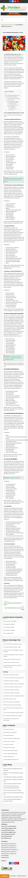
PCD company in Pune (8, 633)
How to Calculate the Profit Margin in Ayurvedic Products (12, 800)
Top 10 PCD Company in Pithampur (11, 692)
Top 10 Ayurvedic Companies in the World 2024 (13, 780)
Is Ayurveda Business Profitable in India (12, 797)
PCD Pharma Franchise (8, 729)
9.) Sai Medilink (12, 107)
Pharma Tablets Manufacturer (10, 753)
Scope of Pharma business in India (11, 662)
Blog (2, 24)
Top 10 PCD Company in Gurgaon (11, 680)
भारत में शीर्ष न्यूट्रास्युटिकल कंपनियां (9, 828)
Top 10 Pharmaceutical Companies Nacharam (14, 696)
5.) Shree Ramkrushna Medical (14, 102)
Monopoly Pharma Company (10, 732)
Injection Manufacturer (8, 756)
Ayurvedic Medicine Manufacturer (11, 759)
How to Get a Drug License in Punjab (12, 790)
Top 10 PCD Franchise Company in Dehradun (13, 677)
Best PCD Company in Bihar (9, 699)
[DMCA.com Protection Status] (6, 868)
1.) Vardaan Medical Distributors (11, 97)
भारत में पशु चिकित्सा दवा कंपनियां (8, 834)
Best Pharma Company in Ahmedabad (12, 705)
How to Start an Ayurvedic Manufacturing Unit (13, 793)
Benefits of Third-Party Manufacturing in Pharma (13, 773)
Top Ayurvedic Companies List (9, 843)
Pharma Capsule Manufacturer (10, 750)
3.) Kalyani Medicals (10, 99)
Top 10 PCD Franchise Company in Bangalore (13, 683)
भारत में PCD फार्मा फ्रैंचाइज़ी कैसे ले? (9, 826)
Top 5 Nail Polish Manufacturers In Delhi (14, 608)
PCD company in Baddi (8, 627)
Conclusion (12, 109)
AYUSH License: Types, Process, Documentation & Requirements (11, 787)
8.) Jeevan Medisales (12, 106)
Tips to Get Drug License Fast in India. (12, 647)
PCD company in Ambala (9, 630)
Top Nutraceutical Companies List (10, 849)
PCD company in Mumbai (9, 624)
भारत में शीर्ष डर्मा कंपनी (6, 838)
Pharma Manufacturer (8, 735)
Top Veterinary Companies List (9, 845)
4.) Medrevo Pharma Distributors (12, 101)
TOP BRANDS (5, 855)
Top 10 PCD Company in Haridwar (11, 689)
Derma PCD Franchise (8, 744)
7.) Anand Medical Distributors (14, 105)
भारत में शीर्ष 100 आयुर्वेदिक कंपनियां (9, 832)
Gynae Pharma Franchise (9, 747)
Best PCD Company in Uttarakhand (11, 702)
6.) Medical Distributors (12, 103)
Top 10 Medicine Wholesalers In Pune (12, 95)
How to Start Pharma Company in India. (12, 644)
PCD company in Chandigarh (10, 621)
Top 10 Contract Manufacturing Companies (13, 712)
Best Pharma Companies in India (11, 674)
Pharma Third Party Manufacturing (11, 738)
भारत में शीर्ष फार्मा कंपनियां (7, 836)
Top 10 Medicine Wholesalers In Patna (13, 603)
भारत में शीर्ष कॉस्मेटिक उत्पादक (8, 830)
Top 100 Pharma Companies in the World (13, 777)
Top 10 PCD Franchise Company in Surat (12, 686)
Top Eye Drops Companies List (9, 851)
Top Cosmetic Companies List (9, 853)
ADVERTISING (5, 857)
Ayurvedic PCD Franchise (9, 741)
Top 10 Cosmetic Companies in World (12, 783)
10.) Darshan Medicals (13, 108)
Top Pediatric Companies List (9, 847)
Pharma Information (9, 24)
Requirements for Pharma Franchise (11, 659)
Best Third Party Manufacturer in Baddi (12, 715)
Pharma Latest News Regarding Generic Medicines (13, 769)
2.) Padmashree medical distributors (13, 98)
